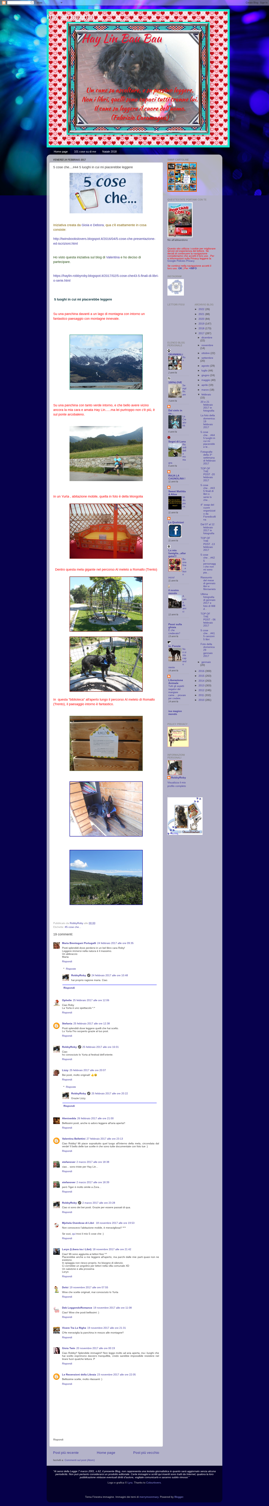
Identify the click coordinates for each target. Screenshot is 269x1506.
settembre (207, 358)
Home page (61, 151)
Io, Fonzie (174, 646)
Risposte (71, 968)
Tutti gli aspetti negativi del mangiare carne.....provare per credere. (177, 692)
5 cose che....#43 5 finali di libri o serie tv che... (208, 492)
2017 (202, 333)
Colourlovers (153, 1482)
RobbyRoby (78, 975)
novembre (207, 345)
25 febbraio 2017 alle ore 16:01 (100, 1047)
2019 (202, 323)
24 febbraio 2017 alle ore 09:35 (115, 943)
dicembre (206, 337)
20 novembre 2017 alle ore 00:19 (95, 1348)
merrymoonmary (148, 1497)
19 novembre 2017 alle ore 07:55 (89, 1287)
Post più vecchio (146, 1453)
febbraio (206, 394)
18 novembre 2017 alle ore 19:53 (115, 1223)
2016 (202, 671)
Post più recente (66, 1453)
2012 (202, 690)
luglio (204, 370)
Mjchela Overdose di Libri (78, 1223)
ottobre (205, 353)
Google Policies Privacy (181, 260)
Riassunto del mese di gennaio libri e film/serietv (208, 583)
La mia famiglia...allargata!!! (177, 553)
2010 (202, 700)
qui (74, 1233)
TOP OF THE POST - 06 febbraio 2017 (208, 619)
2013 (202, 685)
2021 (202, 314)
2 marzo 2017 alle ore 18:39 (92, 1182)
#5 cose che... (73, 927)
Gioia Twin (68, 1348)
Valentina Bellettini (73, 1138)
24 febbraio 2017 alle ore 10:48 (109, 975)
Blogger (178, 1497)
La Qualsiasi (176, 522)
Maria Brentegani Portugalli (79, 943)
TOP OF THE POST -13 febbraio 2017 (208, 544)
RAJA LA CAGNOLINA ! (176, 477)
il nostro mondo (173, 592)
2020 (202, 319)
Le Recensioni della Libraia (79, 1374)
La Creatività (184, 421)
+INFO (193, 268)
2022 (202, 309)
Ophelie (67, 1000)
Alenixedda (69, 1118)
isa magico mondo (175, 712)
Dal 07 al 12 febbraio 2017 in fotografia (207, 529)
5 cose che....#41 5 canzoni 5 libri (208, 635)
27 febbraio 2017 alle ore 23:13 (105, 1138)
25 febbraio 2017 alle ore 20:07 (88, 1070)
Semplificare (184, 390)
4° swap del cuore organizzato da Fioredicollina (208, 512)
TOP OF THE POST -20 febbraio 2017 (208, 474)
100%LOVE (175, 382)
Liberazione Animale (175, 682)
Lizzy (65, 1070)
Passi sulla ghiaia (175, 626)
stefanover (68, 1162)
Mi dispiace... (184, 503)
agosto (205, 365)
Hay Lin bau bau (71, 17)
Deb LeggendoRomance (77, 1307)
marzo (205, 389)
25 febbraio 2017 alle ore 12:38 (91, 1023)
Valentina (113, 257)
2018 (202, 328)
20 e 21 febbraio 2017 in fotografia (207, 406)
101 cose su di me (85, 151)
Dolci (65, 1287)
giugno (205, 375)
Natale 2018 (109, 151)
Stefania (67, 1023)
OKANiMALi (175, 354)
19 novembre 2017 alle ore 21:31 (106, 1328)
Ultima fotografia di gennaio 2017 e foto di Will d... (208, 601)
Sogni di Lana (177, 441)
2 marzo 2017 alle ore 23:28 (98, 1202)
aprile (205, 385)
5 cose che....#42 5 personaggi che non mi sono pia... (208, 563)
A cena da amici (184, 604)
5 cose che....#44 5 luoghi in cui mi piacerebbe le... (208, 439)
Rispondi (67, 961)
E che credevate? (174, 632)
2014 (202, 680)
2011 (202, 695)
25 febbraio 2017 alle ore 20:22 (109, 1093)
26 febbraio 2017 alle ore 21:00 (95, 1118)
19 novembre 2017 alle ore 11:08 (112, 1307)
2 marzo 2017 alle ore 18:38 (92, 1162)
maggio (206, 380)
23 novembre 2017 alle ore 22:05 (116, 1374)
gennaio (206, 662)
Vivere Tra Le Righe (74, 1328)
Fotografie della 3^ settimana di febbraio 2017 (208, 457)
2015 (202, 675)
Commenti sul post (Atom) (80, 1460)
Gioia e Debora (93, 225)
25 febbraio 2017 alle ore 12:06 (91, 1000)
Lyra (130, 1482)
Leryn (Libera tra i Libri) (76, 1249)
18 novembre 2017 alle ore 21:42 (112, 1249)
